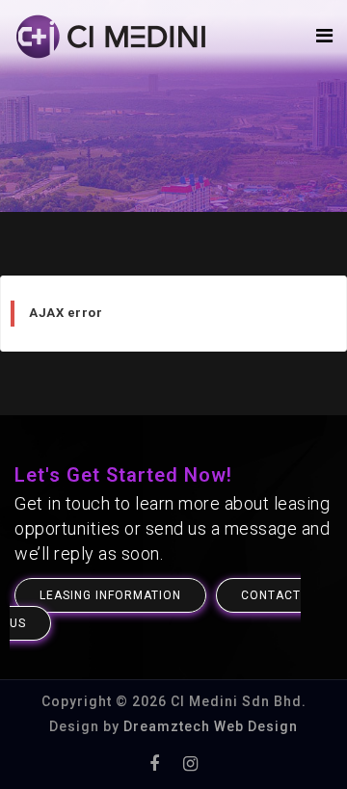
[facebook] (154, 763)
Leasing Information (110, 595)
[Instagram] (190, 763)
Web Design (254, 726)
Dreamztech (166, 726)
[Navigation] (324, 36)
